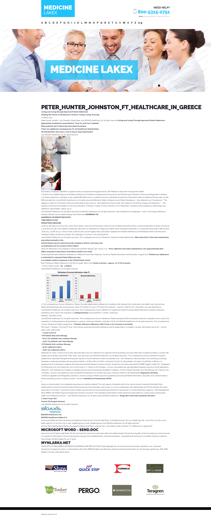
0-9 (140, 22)
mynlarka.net (56, 442)
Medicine (58, 9)
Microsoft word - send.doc (69, 429)
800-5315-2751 (154, 11)
